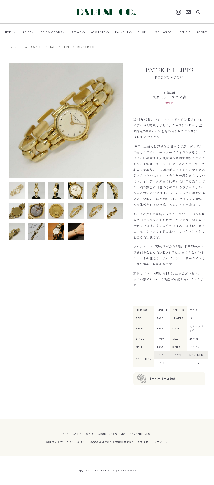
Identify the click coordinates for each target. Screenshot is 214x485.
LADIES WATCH (33, 47)
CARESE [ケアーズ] (107, 11)
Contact (188, 12)
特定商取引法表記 (101, 442)
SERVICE (121, 434)
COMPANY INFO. (140, 434)
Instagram (178, 12)
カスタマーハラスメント (152, 442)
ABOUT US (105, 434)
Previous (37, 120)
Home (12, 47)
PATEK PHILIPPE (60, 47)
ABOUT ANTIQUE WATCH (79, 434)
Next (95, 120)
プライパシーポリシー (74, 442)
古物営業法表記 (125, 442)
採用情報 (51, 442)
